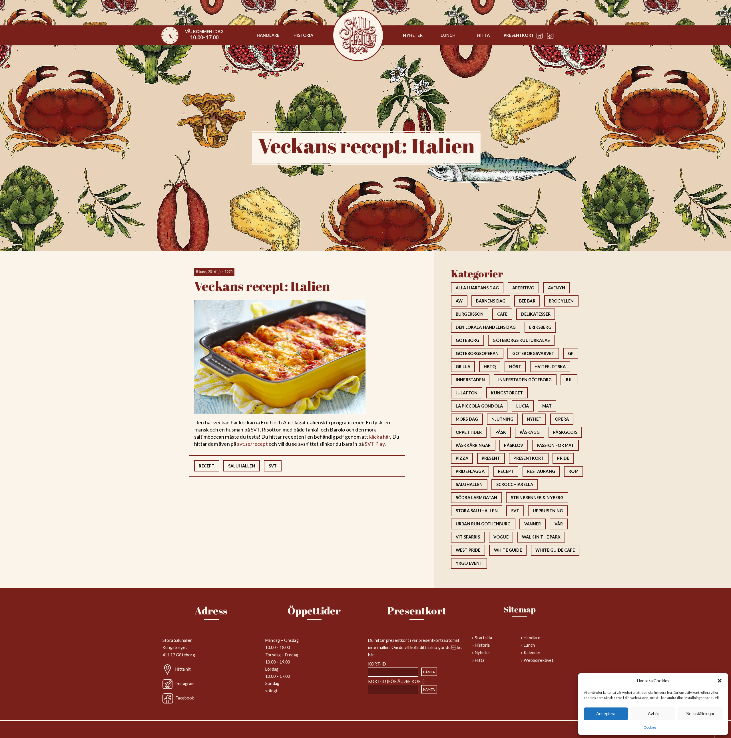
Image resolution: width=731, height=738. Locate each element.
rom (574, 471)
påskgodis (565, 432)
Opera (562, 419)
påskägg (530, 432)
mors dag (467, 419)
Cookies (650, 727)
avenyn (556, 287)
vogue (501, 537)
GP (571, 353)
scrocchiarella (514, 484)
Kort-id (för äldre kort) (396, 681)
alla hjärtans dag (477, 287)
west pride (468, 550)
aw (459, 301)
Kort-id (377, 664)
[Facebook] (550, 37)
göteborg (467, 340)
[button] (719, 680)
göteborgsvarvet (533, 353)
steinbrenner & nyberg (537, 497)
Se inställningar (700, 713)
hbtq (490, 366)
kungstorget (507, 392)
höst (515, 366)
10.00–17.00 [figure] (204, 35)
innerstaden (470, 379)
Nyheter (412, 35)
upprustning (548, 510)
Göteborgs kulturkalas (521, 340)
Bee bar (527, 301)
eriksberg (540, 327)
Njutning (502, 419)
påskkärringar (473, 445)
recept (206, 465)
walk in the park (541, 537)
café (502, 314)
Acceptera (605, 713)
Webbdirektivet (538, 660)
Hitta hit (183, 669)
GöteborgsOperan (477, 353)
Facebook (185, 697)
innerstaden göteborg (525, 379)
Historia (303, 35)
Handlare (268, 35)
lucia (522, 406)
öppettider (469, 432)
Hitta (483, 35)
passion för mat (555, 445)
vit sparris (468, 537)
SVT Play (374, 444)
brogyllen (561, 301)
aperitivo (523, 287)
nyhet (534, 419)
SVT (273, 465)
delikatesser (536, 314)
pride (563, 458)
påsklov (513, 445)
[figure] (170, 35)
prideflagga (470, 471)
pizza (462, 458)
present (491, 458)
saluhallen (241, 465)
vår (559, 523)
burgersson (470, 314)
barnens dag (490, 301)
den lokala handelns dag (486, 327)
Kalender (532, 652)
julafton (466, 392)
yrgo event (469, 563)
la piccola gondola (479, 406)
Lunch (448, 35)
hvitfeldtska (550, 366)
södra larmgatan (476, 497)
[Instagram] (540, 37)
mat (547, 406)
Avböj (653, 713)
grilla (463, 366)
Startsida (358, 35)
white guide (508, 550)
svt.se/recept (252, 444)
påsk (500, 432)
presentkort (528, 458)
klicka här (379, 436)
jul (569, 379)
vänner (532, 523)
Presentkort (519, 35)
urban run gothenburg (483, 523)
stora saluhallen (477, 510)
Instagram (184, 683)
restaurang (541, 471)
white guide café (555, 550)
